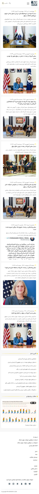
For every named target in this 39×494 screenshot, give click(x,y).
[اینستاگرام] (13, 483)
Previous (34, 403)
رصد (36, 454)
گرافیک (35, 471)
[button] (28, 3)
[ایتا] (25, 483)
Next (31, 403)
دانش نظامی (34, 469)
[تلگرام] (29, 483)
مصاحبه (35, 460)
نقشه (35, 466)
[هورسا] (17, 483)
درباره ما (35, 437)
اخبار (36, 451)
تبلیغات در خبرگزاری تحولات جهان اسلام (27, 443)
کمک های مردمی (33, 445)
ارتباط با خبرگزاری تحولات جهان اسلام (28, 440)
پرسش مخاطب (33, 457)
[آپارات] (9, 483)
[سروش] (21, 483)
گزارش (35, 474)
